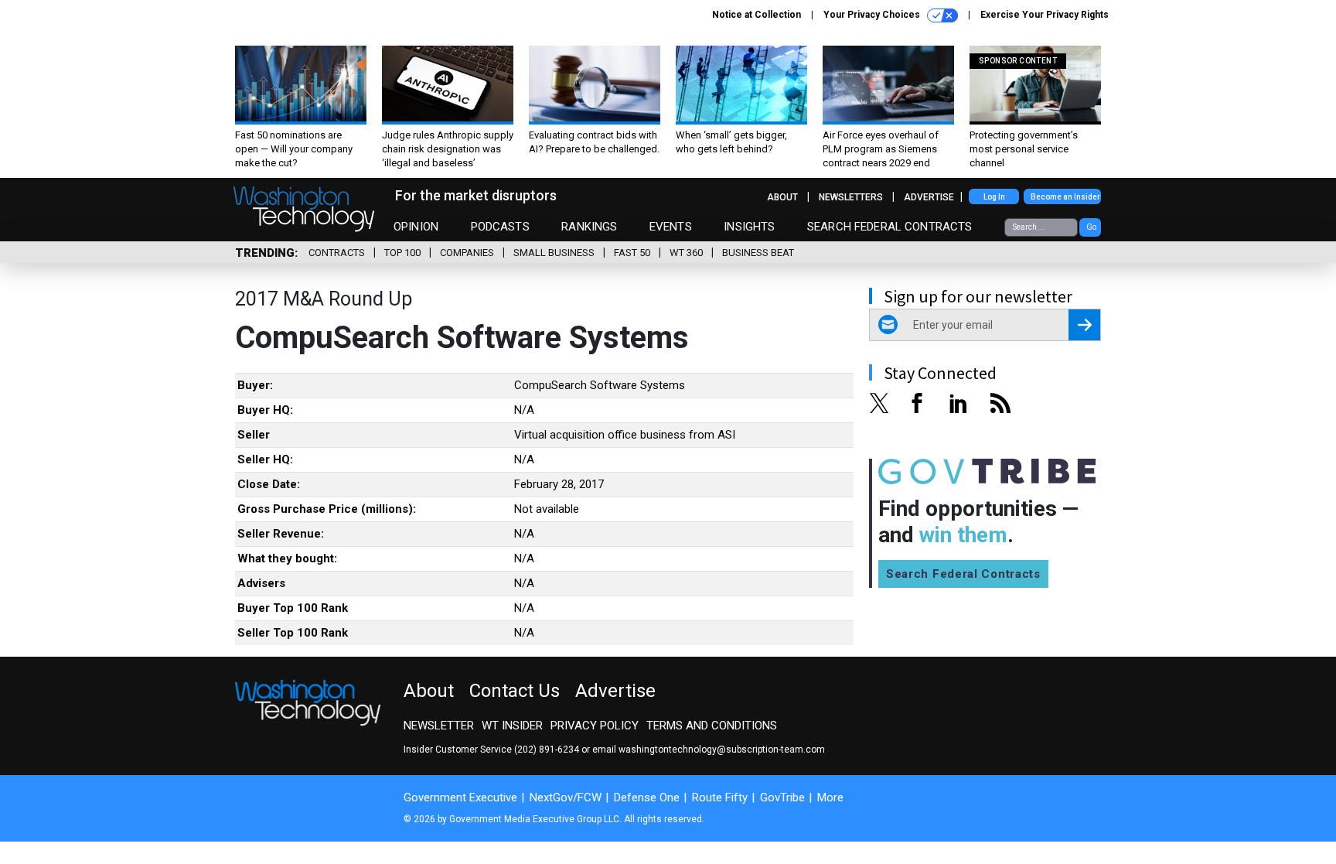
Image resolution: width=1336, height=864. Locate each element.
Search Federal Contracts (890, 227)
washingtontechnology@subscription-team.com (722, 749)
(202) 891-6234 (546, 749)
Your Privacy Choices (872, 14)
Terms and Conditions (711, 726)
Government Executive (460, 797)
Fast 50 (632, 252)
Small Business (554, 252)
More (830, 797)
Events (670, 227)
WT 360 (686, 252)
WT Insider (512, 726)
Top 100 (402, 252)
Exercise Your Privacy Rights (1044, 14)
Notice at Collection (756, 14)
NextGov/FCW (566, 797)
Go (1091, 227)
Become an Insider (1065, 197)
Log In (994, 197)
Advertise (929, 197)
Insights (749, 227)
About (782, 197)
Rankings (589, 227)
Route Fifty (720, 797)
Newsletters (851, 197)
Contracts (336, 252)
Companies (467, 252)
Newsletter (439, 726)
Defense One (647, 797)
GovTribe (782, 797)
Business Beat (758, 252)
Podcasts (500, 227)
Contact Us (514, 691)
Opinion (416, 227)
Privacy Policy (594, 726)
